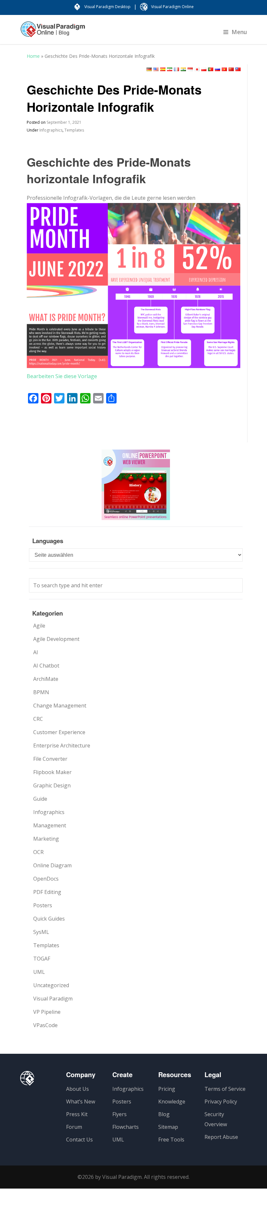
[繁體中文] (238, 69)
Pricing (166, 1088)
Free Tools (171, 1139)
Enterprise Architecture (61, 745)
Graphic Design (52, 785)
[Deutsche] (149, 69)
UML (39, 971)
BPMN (41, 692)
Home (33, 56)
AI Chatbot (46, 665)
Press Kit (77, 1114)
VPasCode (45, 1025)
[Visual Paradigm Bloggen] (52, 32)
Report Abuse (221, 1136)
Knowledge (171, 1101)
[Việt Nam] (224, 69)
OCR (38, 852)
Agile (39, 625)
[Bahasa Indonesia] (190, 69)
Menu (239, 32)
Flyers (119, 1114)
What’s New (80, 1101)
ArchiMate (45, 678)
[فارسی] (169, 69)
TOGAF (41, 958)
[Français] (176, 69)
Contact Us (79, 1139)
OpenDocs (46, 878)
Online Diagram (52, 865)
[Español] (162, 69)
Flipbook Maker (52, 772)
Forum (74, 1126)
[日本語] (197, 69)
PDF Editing (47, 892)
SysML (41, 932)
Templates (74, 130)
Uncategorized (51, 985)
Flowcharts (125, 1126)
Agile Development (56, 639)
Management (49, 825)
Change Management (59, 705)
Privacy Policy (220, 1101)
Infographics (51, 130)
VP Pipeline (47, 1011)
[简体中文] (231, 69)
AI (35, 652)
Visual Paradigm (53, 998)
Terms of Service (225, 1088)
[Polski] (203, 69)
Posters (42, 905)
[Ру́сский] (217, 69)
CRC (38, 718)
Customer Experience (59, 732)
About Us (77, 1088)
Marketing (46, 838)
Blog (164, 1114)
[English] (156, 69)
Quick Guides (49, 918)
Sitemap (168, 1126)
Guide (40, 798)
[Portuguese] (210, 69)
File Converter (50, 758)
